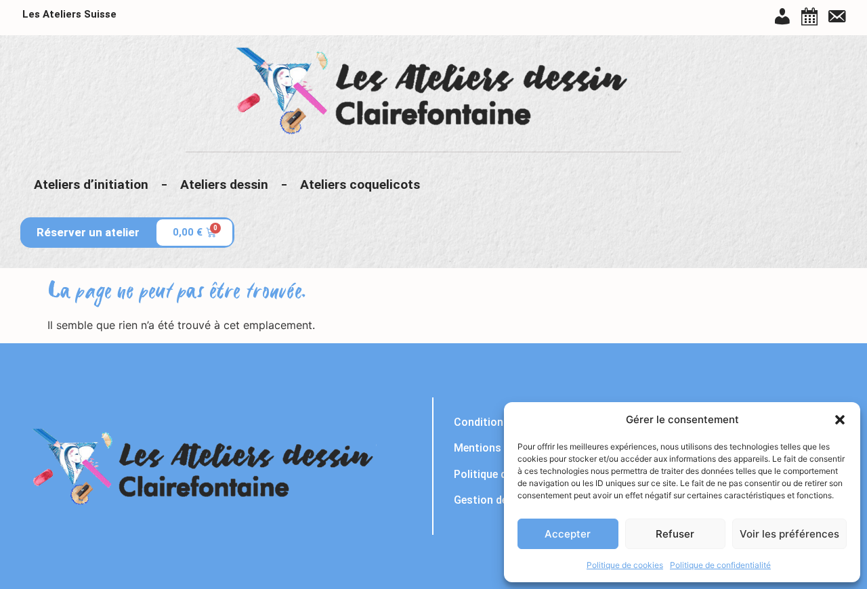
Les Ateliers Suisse (69, 14)
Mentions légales (496, 447)
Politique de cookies (625, 565)
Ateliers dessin (224, 184)
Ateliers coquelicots (360, 184)
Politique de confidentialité (720, 565)
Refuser (675, 533)
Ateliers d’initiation (91, 184)
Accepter (568, 533)
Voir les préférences (789, 533)
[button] (840, 420)
